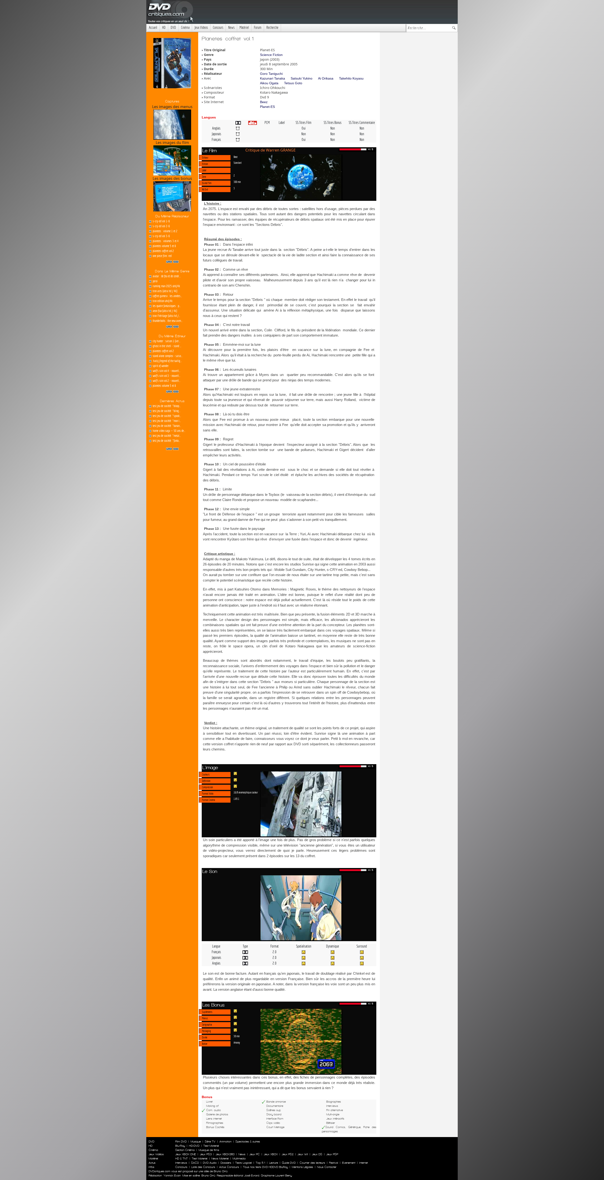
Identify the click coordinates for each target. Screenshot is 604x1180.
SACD (195, 1162)
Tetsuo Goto (293, 83)
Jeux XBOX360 (225, 1154)
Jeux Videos (201, 27)
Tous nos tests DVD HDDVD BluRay (265, 1167)
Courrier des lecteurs (312, 1162)
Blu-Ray (180, 1145)
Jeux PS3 (206, 1154)
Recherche (272, 27)
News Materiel (220, 1158)
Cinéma (185, 27)
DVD (173, 27)
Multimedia (239, 1158)
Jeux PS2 (288, 1154)
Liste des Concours (203, 1167)
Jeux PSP (332, 1154)
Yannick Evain (172, 1175)
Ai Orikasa (325, 78)
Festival (333, 1162)
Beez (264, 102)
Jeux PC (254, 1154)
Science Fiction (271, 55)
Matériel (244, 27)
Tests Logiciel (243, 1162)
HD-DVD (194, 1145)
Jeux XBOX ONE (185, 1154)
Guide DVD (289, 1162)
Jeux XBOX (271, 1154)
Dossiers (226, 1162)
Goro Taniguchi (271, 74)
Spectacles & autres (247, 1141)
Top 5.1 (260, 1162)
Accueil (153, 27)
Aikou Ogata (269, 83)
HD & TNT (181, 1158)
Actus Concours (229, 1167)
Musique (196, 1141)
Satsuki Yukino (301, 78)
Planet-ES (267, 107)
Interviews (181, 1162)
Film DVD (181, 1141)
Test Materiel (211, 1145)
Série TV (210, 1141)
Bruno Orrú (208, 1175)
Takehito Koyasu (351, 78)
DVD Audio (210, 1162)
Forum (257, 27)
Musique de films (209, 1150)
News (231, 27)
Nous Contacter (326, 1167)
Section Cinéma (185, 1150)
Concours (218, 27)
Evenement (348, 1162)
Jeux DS (317, 1154)
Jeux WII (303, 1154)
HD (164, 27)
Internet (363, 1162)
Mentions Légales (302, 1167)
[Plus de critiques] (172, 261)
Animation (225, 1141)
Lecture (273, 1162)
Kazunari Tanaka (272, 78)
